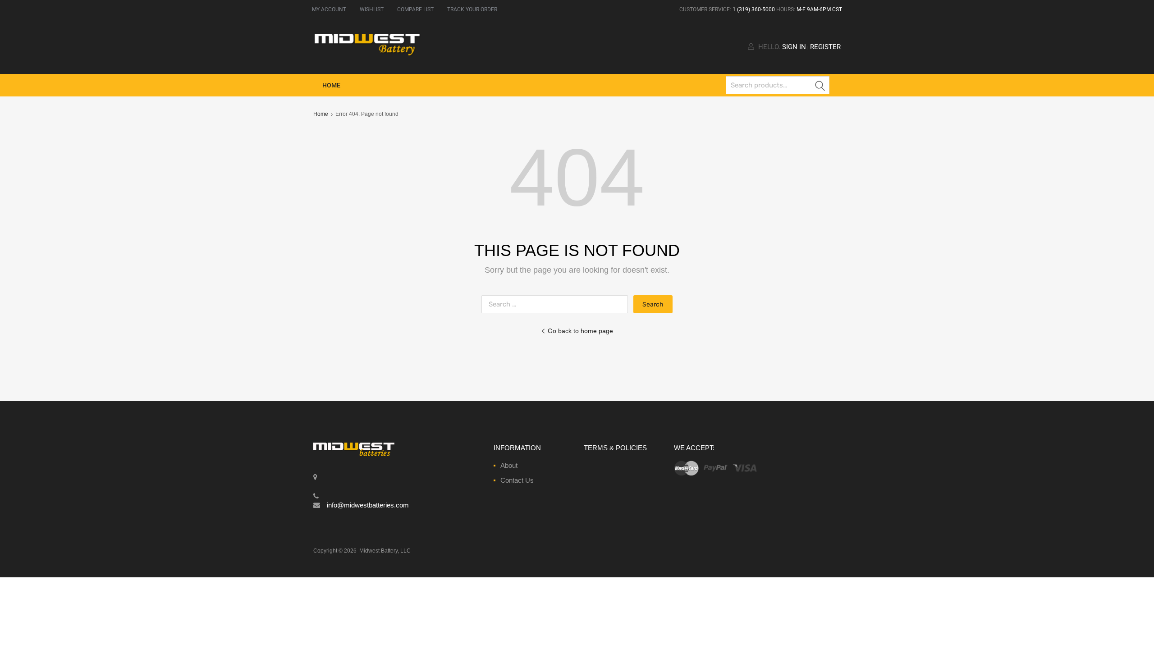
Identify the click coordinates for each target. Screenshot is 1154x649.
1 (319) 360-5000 (754, 9)
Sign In (794, 47)
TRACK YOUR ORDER (472, 9)
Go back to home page (580, 330)
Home (331, 85)
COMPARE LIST (415, 9)
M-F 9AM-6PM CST (819, 9)
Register (825, 47)
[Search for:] (557, 304)
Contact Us (517, 480)
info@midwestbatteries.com (368, 505)
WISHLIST (372, 9)
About (508, 465)
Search (820, 86)
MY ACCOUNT (329, 9)
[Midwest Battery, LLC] (367, 54)
